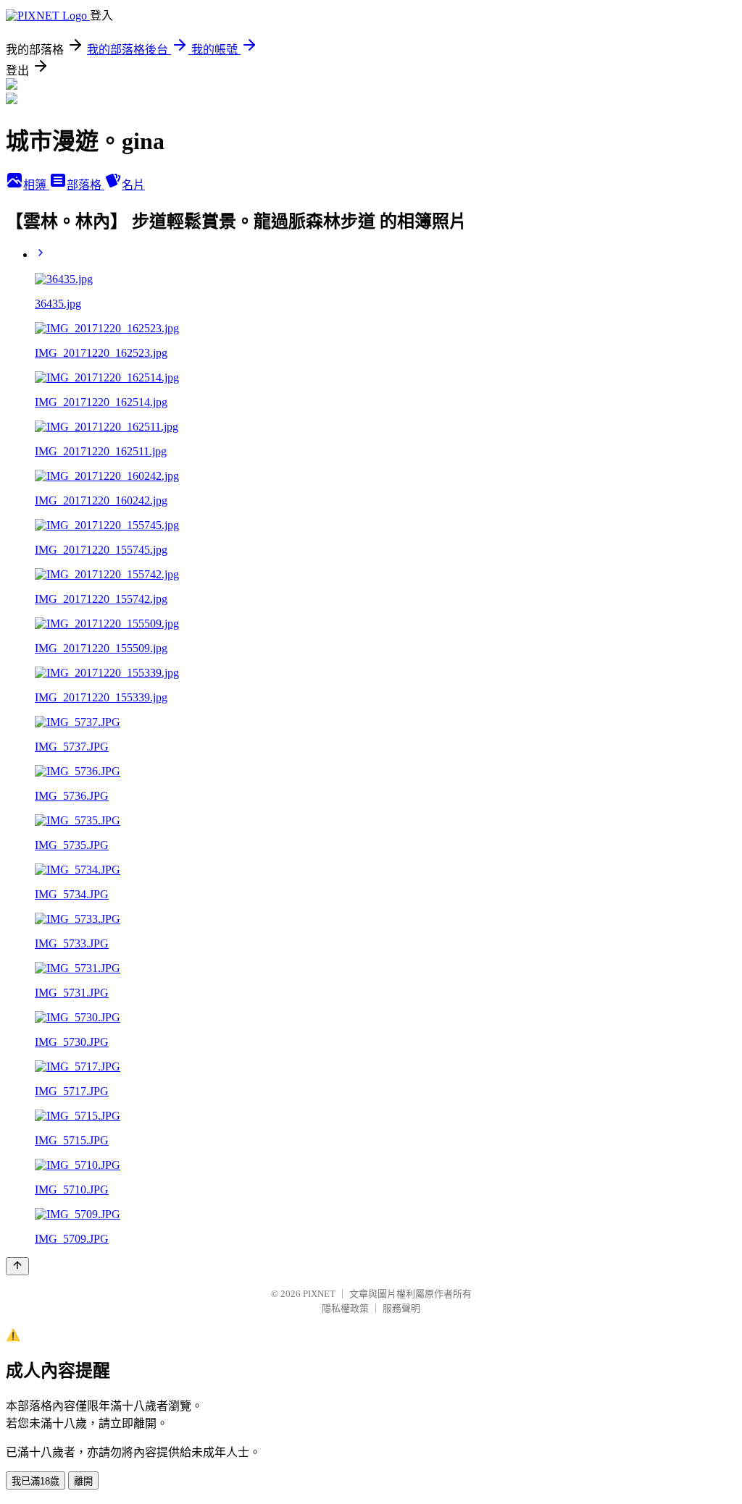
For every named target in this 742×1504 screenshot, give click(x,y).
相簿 (36, 185)
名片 (133, 185)
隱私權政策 (345, 1308)
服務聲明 (401, 1308)
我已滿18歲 (35, 1481)
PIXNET (319, 1293)
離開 (83, 1481)
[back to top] (17, 1266)
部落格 (85, 185)
